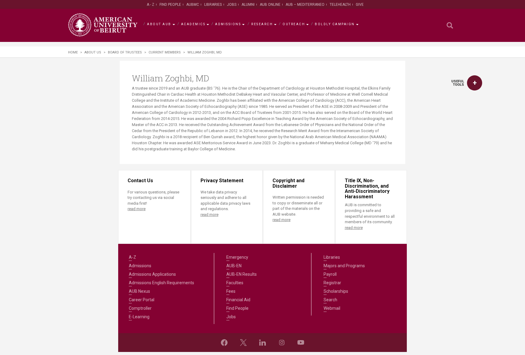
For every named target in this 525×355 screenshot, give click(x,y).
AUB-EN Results (241, 274)
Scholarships (336, 291)
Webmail (332, 308)
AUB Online (270, 4)
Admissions (228, 24)
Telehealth (340, 4)
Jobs (231, 4)
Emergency (237, 257)
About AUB (159, 24)
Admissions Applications (152, 274)
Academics (193, 24)
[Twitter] (243, 342)
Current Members (165, 52)
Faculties (234, 282)
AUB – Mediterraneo (305, 4)
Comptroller (140, 308)
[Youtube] (301, 342)
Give (360, 4)
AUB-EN (234, 265)
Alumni (248, 4)
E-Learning (139, 316)
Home (73, 52)
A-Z (132, 257)
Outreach (294, 24)
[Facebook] (224, 342)
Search (330, 299)
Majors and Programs (344, 265)
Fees (230, 291)
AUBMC (192, 4)
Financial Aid (238, 299)
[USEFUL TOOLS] (474, 83)
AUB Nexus (139, 291)
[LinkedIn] (262, 342)
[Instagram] (282, 342)
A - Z (150, 4)
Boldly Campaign (335, 24)
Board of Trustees (125, 52)
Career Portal (141, 299)
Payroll (330, 274)
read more (137, 209)
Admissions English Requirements (161, 282)
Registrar (332, 282)
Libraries (213, 4)
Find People (170, 4)
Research (262, 24)
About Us (92, 52)
